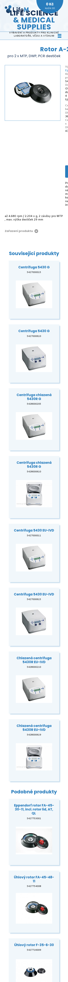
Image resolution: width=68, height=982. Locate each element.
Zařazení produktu (19, 231)
